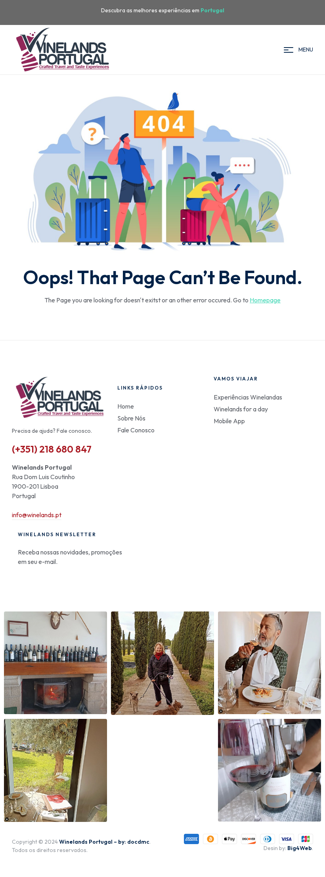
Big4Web (299, 848)
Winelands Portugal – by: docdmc (104, 841)
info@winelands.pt (36, 515)
